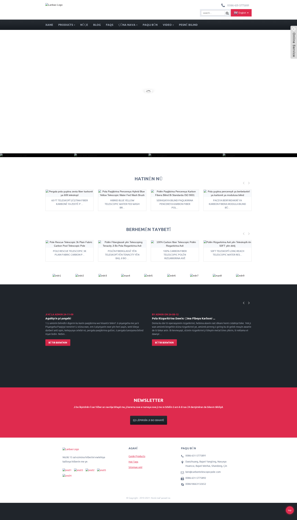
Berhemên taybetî (148, 229)
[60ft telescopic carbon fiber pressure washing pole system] (69, 193)
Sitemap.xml (135, 467)
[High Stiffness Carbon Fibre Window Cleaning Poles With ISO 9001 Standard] (175, 193)
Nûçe (84, 24)
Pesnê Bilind (188, 24)
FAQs (109, 24)
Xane (49, 24)
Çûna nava (126, 24)
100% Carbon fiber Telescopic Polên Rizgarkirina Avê (175, 255)
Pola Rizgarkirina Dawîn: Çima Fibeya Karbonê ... (183, 318)
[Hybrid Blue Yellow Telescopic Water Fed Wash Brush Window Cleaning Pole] (122, 193)
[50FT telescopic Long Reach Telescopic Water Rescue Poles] (227, 243)
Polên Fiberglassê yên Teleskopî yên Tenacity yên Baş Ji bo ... (122, 255)
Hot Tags (133, 461)
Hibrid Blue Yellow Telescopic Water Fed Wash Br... (122, 204)
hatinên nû (149, 178)
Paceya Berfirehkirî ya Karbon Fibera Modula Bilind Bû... (227, 204)
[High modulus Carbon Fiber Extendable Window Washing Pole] (227, 193)
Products (65, 24)
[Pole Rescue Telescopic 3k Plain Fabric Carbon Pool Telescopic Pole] (69, 243)
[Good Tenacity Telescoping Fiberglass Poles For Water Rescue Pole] (122, 243)
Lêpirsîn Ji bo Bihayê (150, 420)
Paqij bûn (150, 24)
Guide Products (137, 456)
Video (167, 24)
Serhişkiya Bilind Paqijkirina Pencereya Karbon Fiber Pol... (175, 204)
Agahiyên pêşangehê (58, 318)
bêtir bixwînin (57, 342)
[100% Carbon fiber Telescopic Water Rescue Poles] (175, 243)
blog (97, 24)
